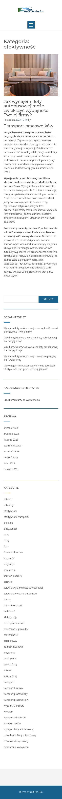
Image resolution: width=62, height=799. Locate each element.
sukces (7, 670)
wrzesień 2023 (11, 451)
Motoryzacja (10, 617)
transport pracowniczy (15, 693)
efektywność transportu (16, 516)
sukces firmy (10, 676)
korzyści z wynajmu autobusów (20, 593)
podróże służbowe (13, 646)
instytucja (9, 558)
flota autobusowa (13, 552)
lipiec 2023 (9, 463)
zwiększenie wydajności (16, 747)
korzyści (8, 581)
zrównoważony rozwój (16, 741)
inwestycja (9, 570)
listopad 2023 (11, 439)
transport (9, 682)
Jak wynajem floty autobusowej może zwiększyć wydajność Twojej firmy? (26, 108)
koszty (7, 599)
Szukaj (48, 299)
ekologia (8, 522)
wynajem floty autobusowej (19, 729)
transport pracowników (16, 699)
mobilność (9, 611)
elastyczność (10, 528)
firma (6, 534)
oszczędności (11, 634)
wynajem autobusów (15, 717)
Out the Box (36, 791)
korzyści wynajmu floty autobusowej (23, 587)
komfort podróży (13, 575)
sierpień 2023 (11, 457)
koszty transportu (13, 605)
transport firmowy (13, 688)
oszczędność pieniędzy (16, 629)
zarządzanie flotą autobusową (20, 735)
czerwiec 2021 (11, 469)
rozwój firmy (10, 664)
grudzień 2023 (11, 433)
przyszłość (9, 652)
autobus (8, 499)
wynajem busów (12, 723)
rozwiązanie (10, 658)
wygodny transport (14, 705)
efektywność (10, 511)
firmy (6, 540)
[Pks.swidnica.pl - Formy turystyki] (31, 10)
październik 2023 (12, 445)
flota (6, 546)
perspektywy (10, 640)
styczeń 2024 (11, 427)
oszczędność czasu (14, 623)
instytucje (9, 564)
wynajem (8, 711)
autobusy (9, 505)
